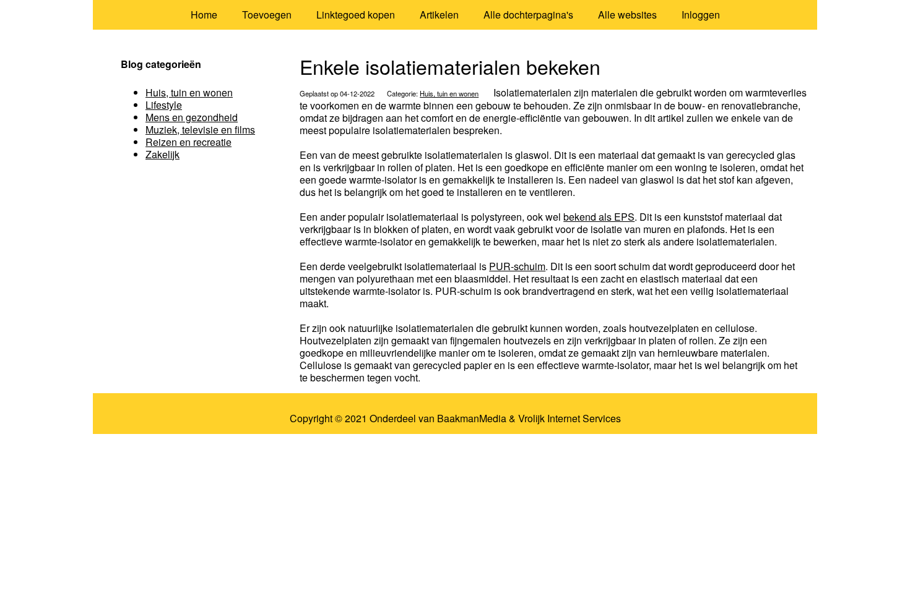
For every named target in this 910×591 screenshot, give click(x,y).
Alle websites (627, 14)
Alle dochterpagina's (528, 14)
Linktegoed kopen (355, 14)
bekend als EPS (599, 217)
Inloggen (701, 14)
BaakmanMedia (471, 418)
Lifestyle (163, 105)
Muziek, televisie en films (200, 129)
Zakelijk (162, 154)
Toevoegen (267, 14)
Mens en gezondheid (191, 117)
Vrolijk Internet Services (569, 418)
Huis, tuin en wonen (449, 93)
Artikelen (439, 14)
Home (204, 14)
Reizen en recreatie (188, 142)
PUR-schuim (517, 266)
